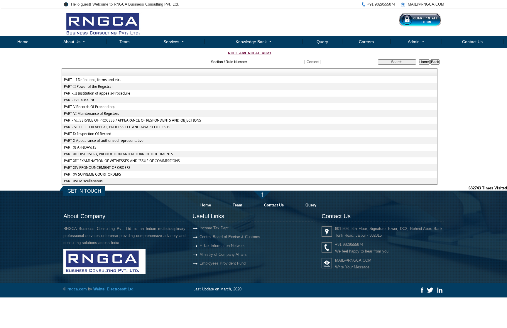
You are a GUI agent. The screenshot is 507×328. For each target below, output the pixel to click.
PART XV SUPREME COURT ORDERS (92, 174)
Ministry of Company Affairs (223, 254)
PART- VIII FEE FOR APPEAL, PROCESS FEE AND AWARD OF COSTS (117, 127)
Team (124, 41)
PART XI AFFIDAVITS (80, 147)
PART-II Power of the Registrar (88, 86)
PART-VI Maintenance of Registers (91, 113)
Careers (366, 41)
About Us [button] (72, 41)
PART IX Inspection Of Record (87, 134)
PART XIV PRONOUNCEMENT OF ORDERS (97, 167)
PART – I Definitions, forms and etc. (92, 80)
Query (322, 41)
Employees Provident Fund (223, 263)
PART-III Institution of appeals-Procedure (97, 93)
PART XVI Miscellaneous (83, 181)
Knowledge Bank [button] (252, 41)
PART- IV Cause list (79, 100)
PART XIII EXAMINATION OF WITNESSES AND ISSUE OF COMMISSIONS (122, 161)
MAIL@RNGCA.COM (426, 4)
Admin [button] (414, 41)
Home (22, 41)
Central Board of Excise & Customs (230, 237)
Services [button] (171, 41)
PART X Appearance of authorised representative (103, 140)
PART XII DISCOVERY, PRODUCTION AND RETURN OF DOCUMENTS (118, 154)
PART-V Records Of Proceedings (89, 107)
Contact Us (472, 41)
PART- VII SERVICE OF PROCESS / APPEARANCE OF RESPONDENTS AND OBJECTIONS (132, 120)
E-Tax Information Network (222, 245)
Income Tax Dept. (215, 228)
